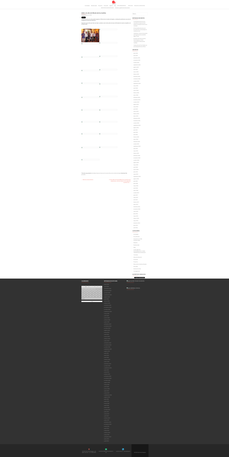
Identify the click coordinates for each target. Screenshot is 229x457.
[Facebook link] (138, 449)
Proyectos (100, 5)
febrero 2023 (136, 113)
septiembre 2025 (137, 64)
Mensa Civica (135, 288)
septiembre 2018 (137, 176)
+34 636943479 (126, 451)
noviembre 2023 (137, 99)
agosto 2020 (136, 162)
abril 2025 (136, 69)
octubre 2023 (136, 102)
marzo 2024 (136, 90)
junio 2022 (136, 132)
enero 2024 (136, 95)
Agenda (111, 5)
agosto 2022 (136, 127)
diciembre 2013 (137, 223)
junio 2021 (136, 148)
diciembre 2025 (137, 57)
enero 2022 (136, 139)
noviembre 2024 (137, 78)
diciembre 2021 (137, 141)
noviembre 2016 (137, 209)
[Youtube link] (141, 449)
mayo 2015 (136, 216)
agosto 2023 (136, 104)
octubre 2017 (136, 192)
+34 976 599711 (119, 451)
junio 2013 (136, 225)
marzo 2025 (136, 71)
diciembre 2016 (137, 206)
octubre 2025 (136, 62)
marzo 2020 (136, 169)
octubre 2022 (136, 123)
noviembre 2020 (137, 157)
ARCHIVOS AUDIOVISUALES (107, 7)
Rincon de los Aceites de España (115, 173)
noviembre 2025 (137, 60)
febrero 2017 (136, 202)
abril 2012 (136, 227)
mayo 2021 (136, 150)
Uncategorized (137, 271)
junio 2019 (136, 171)
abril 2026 (136, 55)
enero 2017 (136, 204)
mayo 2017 (136, 197)
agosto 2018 (136, 178)
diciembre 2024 (137, 76)
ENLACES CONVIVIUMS (139, 5)
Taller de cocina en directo (87, 179)
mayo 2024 (136, 85)
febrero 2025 (136, 74)
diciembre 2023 (137, 97)
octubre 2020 (136, 160)
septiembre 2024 (137, 83)
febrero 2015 (136, 218)
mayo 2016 (136, 211)
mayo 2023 (136, 106)
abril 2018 (136, 188)
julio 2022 (136, 129)
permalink (83, 174)
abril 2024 (136, 88)
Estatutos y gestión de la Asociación (122, 7)
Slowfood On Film (137, 268)
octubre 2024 (136, 81)
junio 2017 (136, 195)
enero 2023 (136, 116)
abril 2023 (136, 109)
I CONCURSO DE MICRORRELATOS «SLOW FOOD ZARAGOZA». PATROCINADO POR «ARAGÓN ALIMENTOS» (120, 181)
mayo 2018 (136, 185)
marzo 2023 (136, 111)
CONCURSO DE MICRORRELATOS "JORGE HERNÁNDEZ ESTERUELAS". (140, 251)
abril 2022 (136, 134)
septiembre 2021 (137, 146)
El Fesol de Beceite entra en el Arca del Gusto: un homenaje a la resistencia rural (140, 30)
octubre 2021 (136, 143)
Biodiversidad (94, 5)
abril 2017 (136, 199)
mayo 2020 (136, 164)
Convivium (136, 254)
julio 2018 (136, 181)
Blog (115, 5)
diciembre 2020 (137, 155)
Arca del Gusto (137, 236)
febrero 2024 (136, 92)
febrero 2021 (136, 153)
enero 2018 (136, 190)
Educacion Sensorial (100, 173)
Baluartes (135, 242)
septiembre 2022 (137, 125)
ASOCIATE (130, 5)
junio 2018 (136, 183)
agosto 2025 (136, 67)
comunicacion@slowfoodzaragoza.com (106, 452)
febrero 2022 (136, 136)
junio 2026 (136, 53)
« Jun (92, 301)
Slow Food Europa (137, 281)
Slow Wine (136, 266)
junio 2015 (136, 213)
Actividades (87, 5)
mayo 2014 (136, 220)
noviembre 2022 (137, 120)
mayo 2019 (136, 174)
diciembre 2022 (137, 118)
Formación (106, 5)
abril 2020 (136, 167)
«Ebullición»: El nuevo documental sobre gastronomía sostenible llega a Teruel (140, 35)
